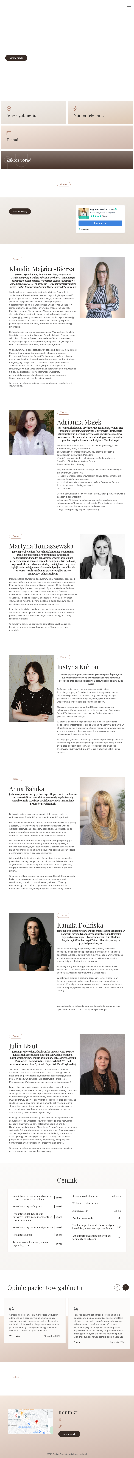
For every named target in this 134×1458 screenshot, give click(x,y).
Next (125, 1287)
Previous (117, 1287)
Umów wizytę (16, 58)
